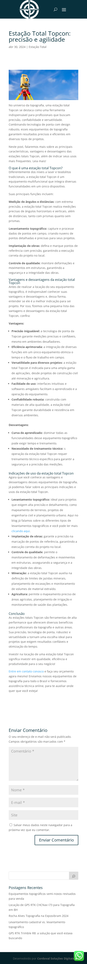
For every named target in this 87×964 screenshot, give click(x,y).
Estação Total (38, 47)
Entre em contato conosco (26, 671)
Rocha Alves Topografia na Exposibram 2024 (38, 916)
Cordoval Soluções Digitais (55, 958)
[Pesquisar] (73, 876)
